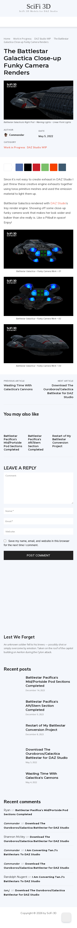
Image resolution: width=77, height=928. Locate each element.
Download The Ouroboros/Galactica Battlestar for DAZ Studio (47, 754)
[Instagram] (38, 921)
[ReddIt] (53, 167)
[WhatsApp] (45, 167)
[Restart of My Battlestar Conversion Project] (62, 426)
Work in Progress (22, 38)
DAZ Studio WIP (42, 38)
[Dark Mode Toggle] (66, 917)
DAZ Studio (58, 203)
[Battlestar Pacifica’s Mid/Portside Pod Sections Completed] (14, 426)
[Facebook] (19, 167)
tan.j (6, 890)
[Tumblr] (62, 167)
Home (7, 38)
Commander (16, 134)
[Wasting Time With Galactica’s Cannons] (13, 780)
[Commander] (6, 135)
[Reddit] (47, 921)
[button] (72, 22)
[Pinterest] (36, 167)
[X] (28, 167)
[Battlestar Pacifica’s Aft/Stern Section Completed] (38, 426)
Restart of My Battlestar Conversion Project (61, 441)
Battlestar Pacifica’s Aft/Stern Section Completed (35, 442)
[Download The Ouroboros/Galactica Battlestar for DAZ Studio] (13, 756)
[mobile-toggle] (6, 22)
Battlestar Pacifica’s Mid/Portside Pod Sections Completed (13, 442)
